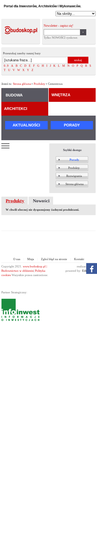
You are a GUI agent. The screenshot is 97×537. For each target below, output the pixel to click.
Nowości (41, 200)
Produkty (39, 83)
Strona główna (22, 83)
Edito (85, 270)
